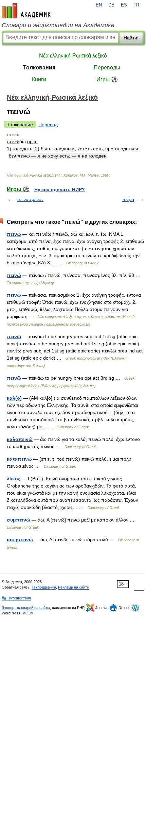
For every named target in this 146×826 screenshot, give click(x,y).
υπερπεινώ (20, 539)
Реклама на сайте (73, 587)
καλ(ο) (14, 398)
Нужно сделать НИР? (59, 189)
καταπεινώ (19, 459)
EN (99, 5)
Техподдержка (44, 587)
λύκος (13, 478)
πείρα (128, 199)
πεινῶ (14, 336)
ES (124, 5)
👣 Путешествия (16, 598)
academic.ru (26, 10)
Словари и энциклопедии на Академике (58, 25)
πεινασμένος (30, 199)
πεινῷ (14, 378)
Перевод (48, 124)
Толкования (39, 67)
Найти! (131, 37)
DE (111, 5)
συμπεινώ (18, 520)
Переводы (107, 67)
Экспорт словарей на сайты (26, 608)
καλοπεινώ (20, 439)
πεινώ (14, 234)
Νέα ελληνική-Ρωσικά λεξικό (73, 56)
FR (136, 5)
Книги (39, 79)
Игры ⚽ (107, 79)
